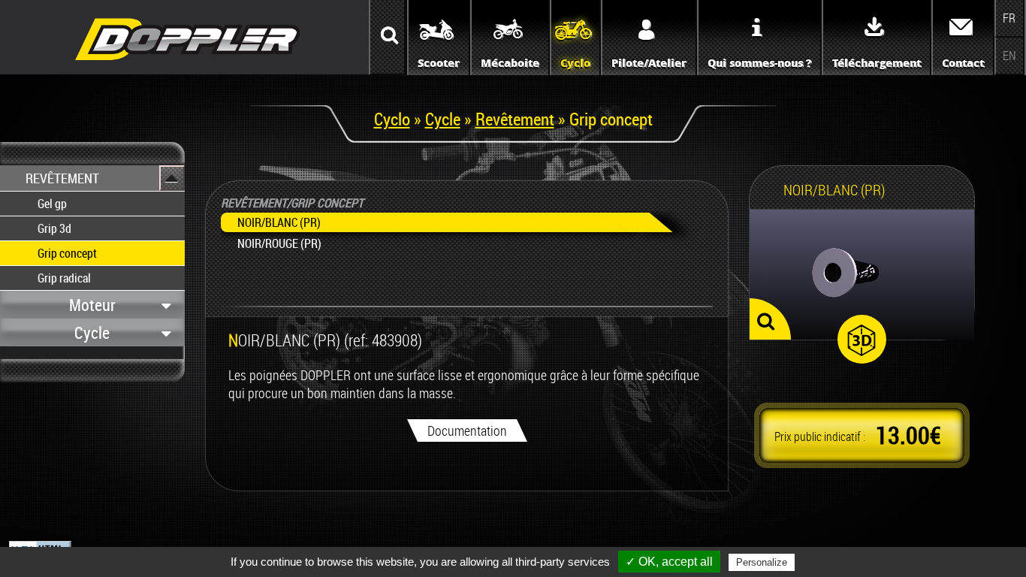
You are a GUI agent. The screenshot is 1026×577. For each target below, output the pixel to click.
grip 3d (54, 228)
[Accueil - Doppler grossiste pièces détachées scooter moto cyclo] (187, 62)
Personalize (761, 562)
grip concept (67, 253)
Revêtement (514, 119)
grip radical (64, 278)
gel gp (52, 203)
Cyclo (392, 119)
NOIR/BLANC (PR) (279, 222)
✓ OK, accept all (669, 561)
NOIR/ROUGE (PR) (279, 243)
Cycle (442, 119)
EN (1009, 55)
